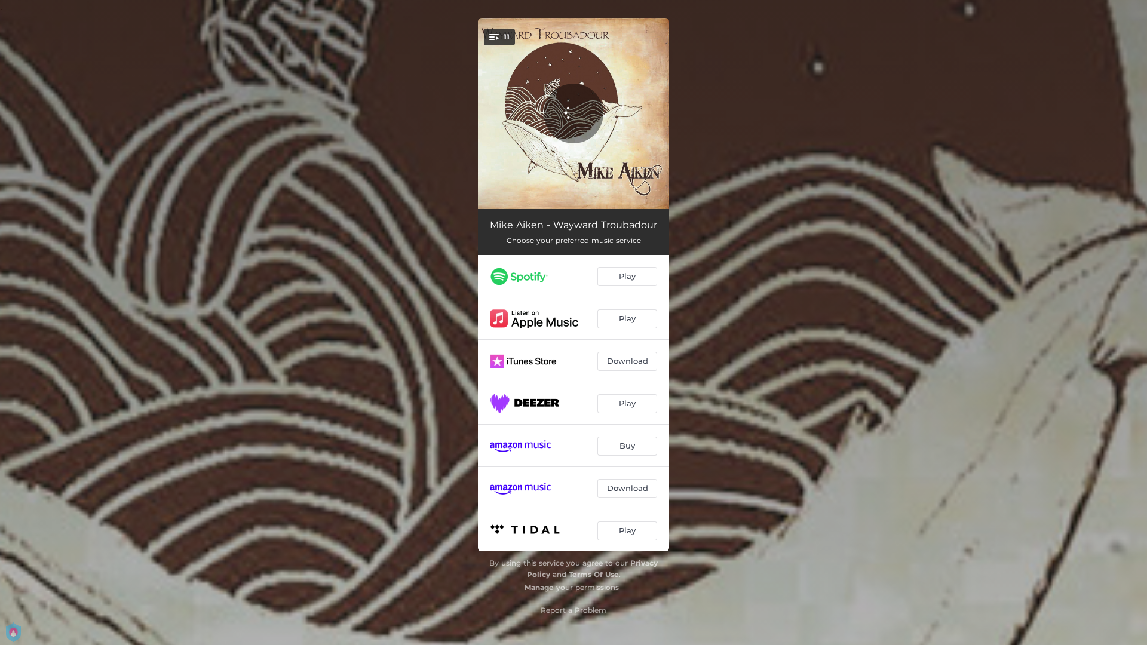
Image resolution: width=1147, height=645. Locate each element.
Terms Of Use (594, 574)
